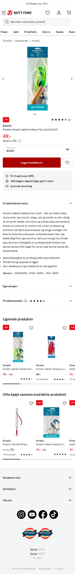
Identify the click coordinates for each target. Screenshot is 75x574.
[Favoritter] (47, 13)
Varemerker (21, 40)
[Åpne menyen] (3, 12)
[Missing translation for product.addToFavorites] (67, 163)
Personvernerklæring (24, 568)
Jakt (16, 31)
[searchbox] (39, 21)
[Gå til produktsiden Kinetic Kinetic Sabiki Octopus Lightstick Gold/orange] (51, 347)
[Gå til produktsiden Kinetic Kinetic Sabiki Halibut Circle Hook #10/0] (51, 422)
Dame (59, 31)
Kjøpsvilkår (45, 568)
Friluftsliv (30, 31)
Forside (7, 40)
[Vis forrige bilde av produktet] (3, 78)
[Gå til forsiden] (19, 12)
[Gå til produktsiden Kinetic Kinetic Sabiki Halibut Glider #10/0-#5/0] (18, 347)
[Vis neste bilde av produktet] (71, 78)
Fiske (4, 31)
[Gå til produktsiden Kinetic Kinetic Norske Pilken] (18, 422)
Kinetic (36, 40)
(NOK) (37, 549)
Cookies (58, 568)
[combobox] (36, 22)
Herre (46, 31)
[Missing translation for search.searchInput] (5, 21)
